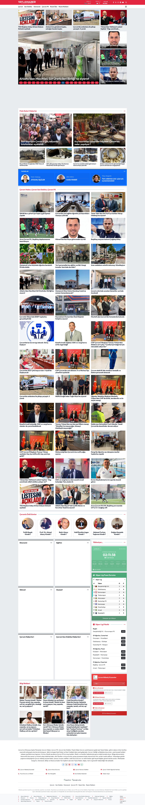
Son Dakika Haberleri (81, 773)
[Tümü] (124, 514)
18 (92, 82)
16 (84, 82)
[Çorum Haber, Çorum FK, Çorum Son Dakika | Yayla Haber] (27, 2)
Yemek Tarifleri (48, 801)
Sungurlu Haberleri (98, 799)
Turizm (110, 799)
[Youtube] (78, 764)
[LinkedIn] (75, 764)
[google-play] (77, 780)
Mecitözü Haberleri (93, 798)
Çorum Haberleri (27, 637)
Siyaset (59, 590)
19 (96, 82)
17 (88, 82)
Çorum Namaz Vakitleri (82, 769)
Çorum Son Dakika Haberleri (68, 637)
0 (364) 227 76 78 (99, 703)
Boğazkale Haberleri (52, 796)
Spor (87, 799)
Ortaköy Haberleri (25, 799)
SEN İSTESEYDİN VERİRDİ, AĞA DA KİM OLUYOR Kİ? (112, 180)
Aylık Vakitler (97, 569)
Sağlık (71, 799)
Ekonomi (23, 543)
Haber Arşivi (106, 773)
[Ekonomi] (51, 543)
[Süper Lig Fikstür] (124, 624)
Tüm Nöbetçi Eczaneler (110, 713)
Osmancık (37, 7)
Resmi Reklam (63, 7)
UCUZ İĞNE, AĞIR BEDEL (76, 180)
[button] (20, 57)
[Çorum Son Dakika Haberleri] (88, 637)
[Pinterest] (69, 764)
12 (67, 82)
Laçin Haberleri (79, 798)
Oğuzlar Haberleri (107, 798)
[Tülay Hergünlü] (25, 178)
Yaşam (38, 801)
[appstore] (67, 780)
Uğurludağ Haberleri (26, 801)
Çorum (20, 7)
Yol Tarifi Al (109, 692)
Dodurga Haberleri (99, 796)
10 (58, 82)
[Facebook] (63, 764)
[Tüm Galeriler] (124, 111)
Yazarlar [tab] (24, 171)
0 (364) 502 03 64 (99, 692)
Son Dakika (28, 7)
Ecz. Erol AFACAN (72, 177)
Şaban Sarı (105, 176)
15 (79, 82)
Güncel (23, 590)
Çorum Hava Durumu (54, 769)
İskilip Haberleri (42, 798)
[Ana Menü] (126, 6)
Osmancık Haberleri (40, 799)
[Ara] (126, 2)
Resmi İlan (53, 7)
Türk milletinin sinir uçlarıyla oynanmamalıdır (41, 180)
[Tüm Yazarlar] (124, 171)
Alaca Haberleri (25, 796)
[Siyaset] (88, 590)
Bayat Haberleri (37, 796)
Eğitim (59, 543)
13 (71, 83)
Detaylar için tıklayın (109, 618)
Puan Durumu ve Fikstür (26, 773)
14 (75, 82)
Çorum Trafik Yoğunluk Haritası (111, 769)
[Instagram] (72, 764)
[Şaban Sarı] (96, 178)
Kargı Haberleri (55, 798)
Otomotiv (52, 799)
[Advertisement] (72, 96)
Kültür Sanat (67, 798)
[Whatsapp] (81, 764)
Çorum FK (45, 7)
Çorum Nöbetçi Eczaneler (27, 769)
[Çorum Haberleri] (51, 637)
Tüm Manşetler (52, 773)
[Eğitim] (88, 543)
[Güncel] (51, 590)
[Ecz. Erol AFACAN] (61, 178)
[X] (66, 764)
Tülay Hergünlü (35, 176)
